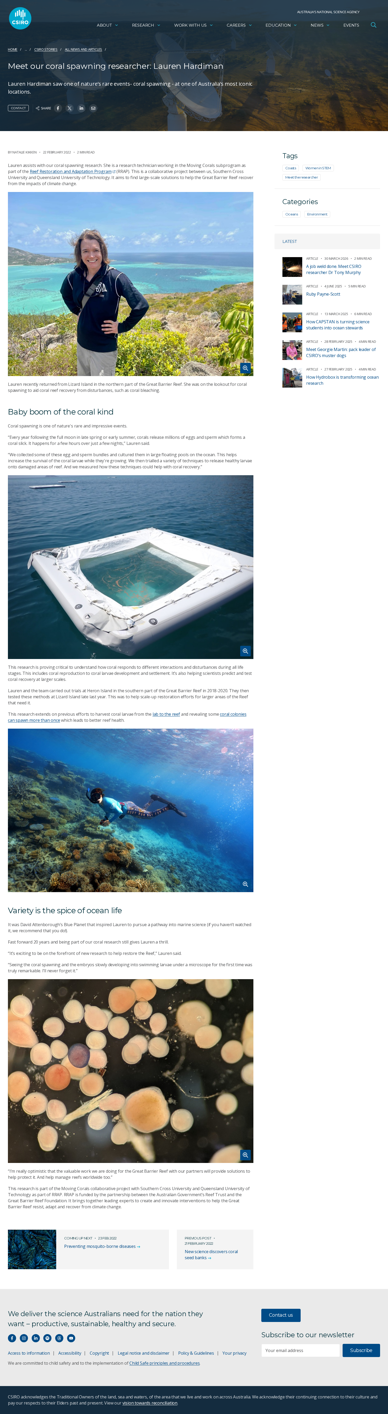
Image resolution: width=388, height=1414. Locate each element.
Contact (18, 108)
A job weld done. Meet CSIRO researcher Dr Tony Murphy (333, 269)
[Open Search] (373, 24)
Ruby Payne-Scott (323, 294)
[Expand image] (130, 284)
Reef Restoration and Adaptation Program (71, 171)
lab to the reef (166, 714)
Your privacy (234, 1353)
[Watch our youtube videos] (71, 1338)
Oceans (291, 214)
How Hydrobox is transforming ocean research (342, 380)
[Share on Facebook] (58, 108)
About (104, 25)
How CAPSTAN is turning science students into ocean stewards (338, 325)
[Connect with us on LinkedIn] (36, 1338)
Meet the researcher (301, 177)
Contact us (281, 1315)
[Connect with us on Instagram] (24, 1338)
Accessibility (69, 1353)
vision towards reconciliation (150, 1403)
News (317, 25)
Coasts (290, 168)
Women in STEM (318, 168)
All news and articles (83, 49)
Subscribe (361, 1350)
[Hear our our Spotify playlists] (47, 1338)
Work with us (190, 25)
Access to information (29, 1353)
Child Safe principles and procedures (164, 1363)
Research (143, 25)
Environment (317, 214)
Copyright (99, 1353)
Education (278, 25)
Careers (236, 25)
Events (351, 25)
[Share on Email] (93, 108)
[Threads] (59, 1338)
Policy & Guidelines (196, 1353)
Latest (289, 241)
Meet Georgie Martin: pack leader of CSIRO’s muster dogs (341, 352)
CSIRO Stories (46, 49)
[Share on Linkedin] (81, 108)
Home (12, 49)
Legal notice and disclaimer (143, 1353)
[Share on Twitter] (69, 108)
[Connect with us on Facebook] (12, 1338)
